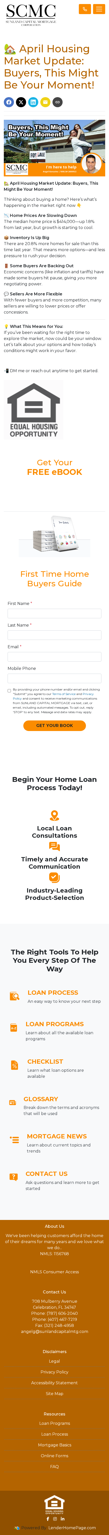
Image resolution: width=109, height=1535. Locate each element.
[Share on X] (21, 102)
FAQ (54, 1466)
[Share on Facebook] (9, 102)
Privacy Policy (54, 1372)
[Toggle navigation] (99, 9)
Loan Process (54, 1434)
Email (15, 646)
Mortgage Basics (54, 1445)
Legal (54, 1361)
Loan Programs (54, 1423)
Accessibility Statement (54, 1382)
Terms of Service (64, 694)
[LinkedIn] (62, 1519)
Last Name (20, 625)
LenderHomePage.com (72, 1527)
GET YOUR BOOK (54, 725)
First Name (20, 603)
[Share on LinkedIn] (33, 102)
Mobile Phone (22, 668)
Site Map (54, 1393)
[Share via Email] (45, 102)
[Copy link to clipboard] (57, 102)
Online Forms (54, 1455)
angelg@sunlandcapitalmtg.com (54, 1331)
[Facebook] (48, 1519)
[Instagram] (55, 1519)
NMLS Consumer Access (54, 1272)
